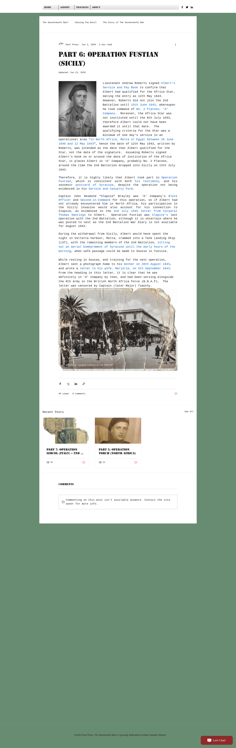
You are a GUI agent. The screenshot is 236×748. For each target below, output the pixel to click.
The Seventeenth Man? (55, 22)
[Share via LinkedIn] (75, 383)
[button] (66, 7)
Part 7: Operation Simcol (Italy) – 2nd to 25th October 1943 (66, 451)
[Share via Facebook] (60, 383)
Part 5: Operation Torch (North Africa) (117, 451)
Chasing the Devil (85, 22)
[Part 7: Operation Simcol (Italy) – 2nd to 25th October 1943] (66, 431)
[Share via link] (83, 383)
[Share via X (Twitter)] (68, 383)
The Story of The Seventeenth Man (123, 22)
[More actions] (175, 44)
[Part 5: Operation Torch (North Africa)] (118, 431)
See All (188, 411)
